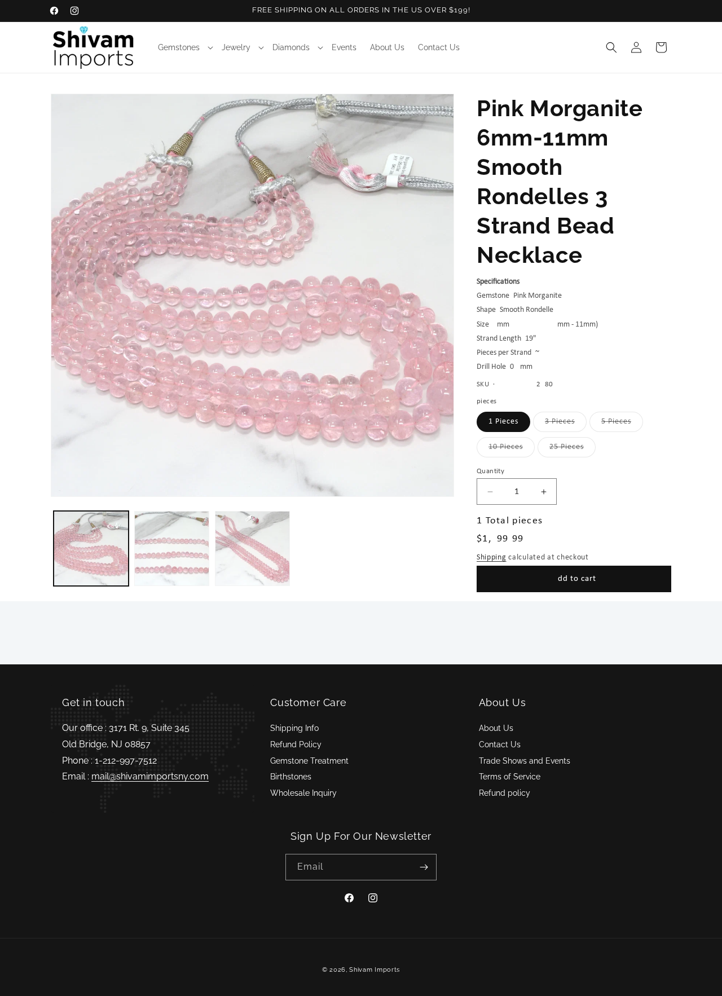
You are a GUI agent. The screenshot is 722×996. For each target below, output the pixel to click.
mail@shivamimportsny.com (150, 776)
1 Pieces (503, 421)
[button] (183, 47)
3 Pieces (566, 424)
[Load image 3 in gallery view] (252, 548)
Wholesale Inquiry (303, 792)
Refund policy (504, 792)
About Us (496, 728)
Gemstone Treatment (309, 760)
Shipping (492, 557)
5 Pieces (622, 424)
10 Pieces (511, 449)
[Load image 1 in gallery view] (91, 548)
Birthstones (290, 776)
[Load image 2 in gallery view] (171, 548)
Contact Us (500, 744)
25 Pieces (572, 449)
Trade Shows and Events (524, 760)
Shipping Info (294, 728)
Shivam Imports (374, 969)
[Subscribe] (423, 867)
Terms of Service (509, 776)
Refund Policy (296, 744)
